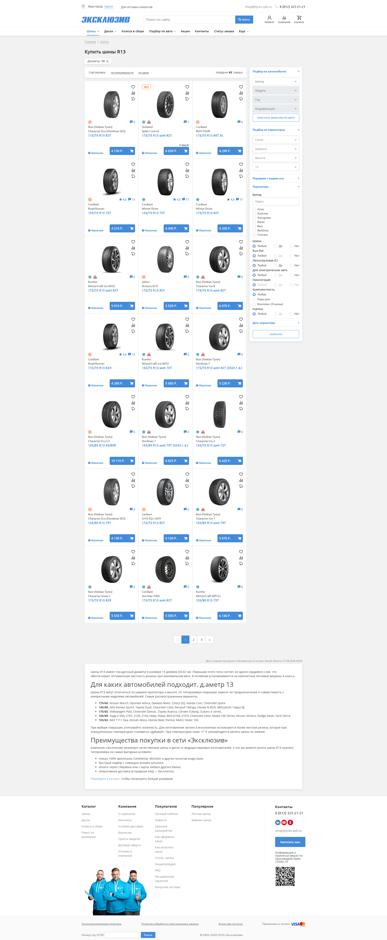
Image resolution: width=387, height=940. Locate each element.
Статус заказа (224, 31)
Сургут (108, 6)
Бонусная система (167, 887)
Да (280, 246)
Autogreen (264, 217)
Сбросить (275, 334)
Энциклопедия (165, 864)
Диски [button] (109, 31)
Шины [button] (92, 31)
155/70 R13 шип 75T (157, 368)
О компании (126, 814)
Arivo (260, 209)
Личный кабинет (167, 814)
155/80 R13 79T (99, 523)
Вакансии (125, 832)
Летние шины (201, 814)
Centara (262, 234)
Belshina (262, 230)
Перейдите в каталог (105, 779)
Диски (86, 820)
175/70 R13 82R (99, 600)
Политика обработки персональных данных (170, 923)
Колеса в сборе (133, 31)
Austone (262, 213)
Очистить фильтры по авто (275, 117)
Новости (160, 820)
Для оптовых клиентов (136, 7)
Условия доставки (130, 826)
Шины (86, 814)
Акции (185, 31)
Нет (296, 246)
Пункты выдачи (129, 839)
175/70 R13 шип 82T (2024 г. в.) (219, 368)
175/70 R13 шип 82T (157, 135)
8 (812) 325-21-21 (292, 6)
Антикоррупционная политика (101, 923)
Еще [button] (242, 31)
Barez (261, 222)
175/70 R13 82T (99, 135)
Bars (260, 226)
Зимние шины (201, 820)
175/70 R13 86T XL (209, 135)
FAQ (157, 870)
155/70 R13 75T (99, 213)
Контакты (202, 31)
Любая (261, 294)
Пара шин (263, 299)
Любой (261, 246)
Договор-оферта (129, 845)
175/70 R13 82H (99, 368)
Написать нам (290, 842)
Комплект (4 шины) (270, 304)
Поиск (148, 935)
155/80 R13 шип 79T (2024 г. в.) (165, 445)
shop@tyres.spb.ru (288, 831)
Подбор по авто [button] (161, 31)
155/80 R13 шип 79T (211, 523)
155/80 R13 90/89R (102, 445)
